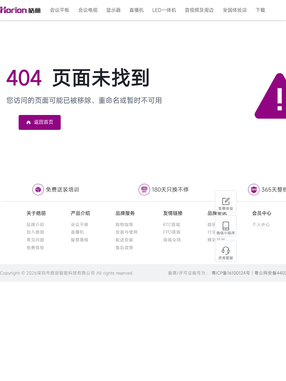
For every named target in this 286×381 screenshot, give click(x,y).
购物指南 (124, 224)
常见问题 (35, 240)
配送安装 (124, 240)
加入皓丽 (35, 232)
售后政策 (124, 247)
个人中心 (261, 224)
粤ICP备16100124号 (231, 273)
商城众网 (172, 240)
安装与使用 (126, 232)
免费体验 (35, 247)
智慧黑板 (80, 240)
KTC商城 (171, 224)
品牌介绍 (35, 224)
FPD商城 (172, 232)
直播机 (77, 232)
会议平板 (80, 224)
